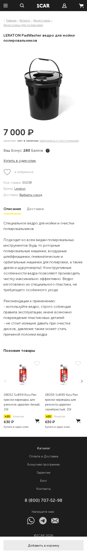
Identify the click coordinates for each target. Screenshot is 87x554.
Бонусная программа (43, 464)
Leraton (20, 189)
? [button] (47, 150)
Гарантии (43, 473)
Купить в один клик (19, 160)
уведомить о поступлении (59, 140)
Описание (12, 209)
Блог (43, 481)
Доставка (35, 209)
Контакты (43, 489)
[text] (64, 5)
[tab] (12, 208)
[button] (43, 545)
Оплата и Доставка (43, 456)
